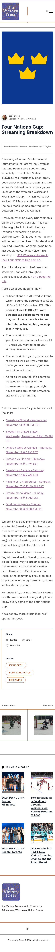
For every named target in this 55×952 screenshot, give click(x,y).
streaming (15, 680)
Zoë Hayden (14, 116)
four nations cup (20, 672)
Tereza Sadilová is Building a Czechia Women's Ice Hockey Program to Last (41, 806)
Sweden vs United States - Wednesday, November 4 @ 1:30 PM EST (29, 436)
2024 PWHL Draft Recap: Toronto (13, 850)
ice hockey (16, 665)
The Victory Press (16, 940)
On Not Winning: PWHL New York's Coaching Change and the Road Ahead (41, 855)
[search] (47, 11)
